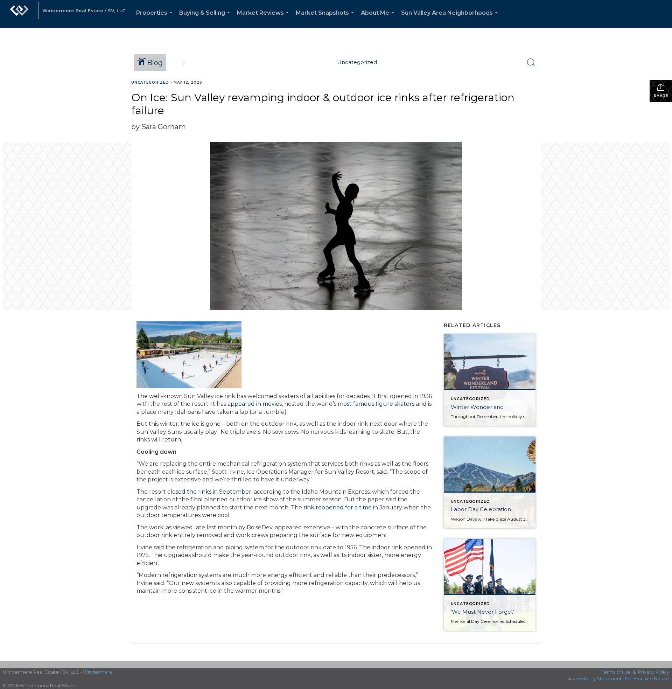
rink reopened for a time (338, 507)
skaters (404, 404)
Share (661, 95)
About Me (379, 18)
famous (363, 404)
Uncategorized (150, 82)
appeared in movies (254, 404)
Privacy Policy (653, 672)
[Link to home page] (19, 14)
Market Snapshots (326, 18)
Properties (155, 18)
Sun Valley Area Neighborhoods (450, 18)
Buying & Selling (206, 18)
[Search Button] (531, 62)
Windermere (97, 672)
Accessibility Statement (595, 678)
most (345, 404)
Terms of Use (616, 672)
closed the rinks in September (208, 491)
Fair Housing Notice (647, 678)
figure (384, 404)
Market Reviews (264, 18)
